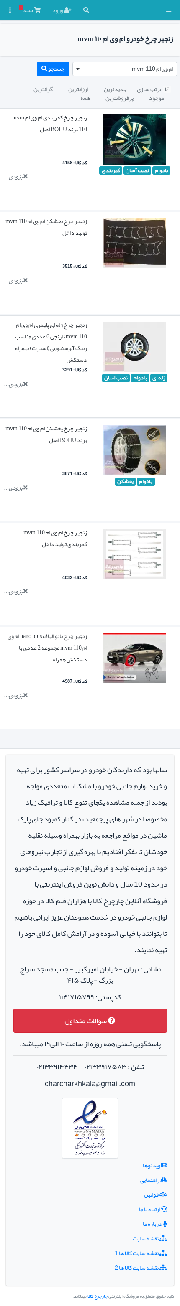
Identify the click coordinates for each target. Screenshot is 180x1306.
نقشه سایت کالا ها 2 (137, 1267)
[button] (168, 10)
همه (85, 98)
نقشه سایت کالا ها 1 (137, 1253)
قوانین (151, 1194)
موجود (156, 98)
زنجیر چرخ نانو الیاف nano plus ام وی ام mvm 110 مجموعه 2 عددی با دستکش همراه (47, 647)
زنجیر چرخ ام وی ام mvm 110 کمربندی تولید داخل (55, 538)
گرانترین (43, 89)
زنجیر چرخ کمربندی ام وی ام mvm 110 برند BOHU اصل (49, 123)
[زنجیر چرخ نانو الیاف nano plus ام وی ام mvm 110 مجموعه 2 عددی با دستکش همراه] (134, 660)
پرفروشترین (119, 98)
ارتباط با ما (150, 1209)
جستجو (55, 68)
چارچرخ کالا (97, 1296)
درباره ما (153, 1224)
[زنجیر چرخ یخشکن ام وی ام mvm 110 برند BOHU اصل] (134, 452)
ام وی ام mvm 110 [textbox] (152, 68)
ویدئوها (152, 1165)
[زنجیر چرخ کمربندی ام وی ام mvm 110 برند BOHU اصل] (134, 141)
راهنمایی (150, 1180)
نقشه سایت (146, 1238)
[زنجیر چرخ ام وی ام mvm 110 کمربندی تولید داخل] (134, 556)
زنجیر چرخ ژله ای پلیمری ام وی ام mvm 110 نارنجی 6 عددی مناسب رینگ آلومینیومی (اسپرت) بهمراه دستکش (51, 342)
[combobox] (124, 69)
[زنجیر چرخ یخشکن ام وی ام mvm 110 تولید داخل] (134, 245)
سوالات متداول (86, 1021)
